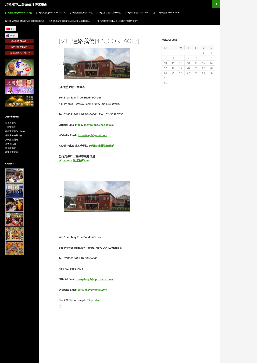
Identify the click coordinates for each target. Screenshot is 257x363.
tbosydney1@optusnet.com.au (95, 124)
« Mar (165, 83)
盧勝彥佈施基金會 (13, 135)
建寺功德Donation (168, 12)
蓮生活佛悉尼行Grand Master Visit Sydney (117, 21)
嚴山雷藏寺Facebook (15, 131)
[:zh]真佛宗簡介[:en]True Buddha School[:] (69, 21)
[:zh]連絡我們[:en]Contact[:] (18, 12)
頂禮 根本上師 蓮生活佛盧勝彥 (26, 4)
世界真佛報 (10, 122)
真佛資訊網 (10, 143)
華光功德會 (10, 148)
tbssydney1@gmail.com (92, 135)
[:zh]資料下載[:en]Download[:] (140, 12)
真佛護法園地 (11, 139)
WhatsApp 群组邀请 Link (74, 160)
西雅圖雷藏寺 (11, 152)
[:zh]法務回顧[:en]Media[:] (109, 12)
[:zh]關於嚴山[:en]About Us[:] (49, 12)
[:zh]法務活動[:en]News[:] (81, 12)
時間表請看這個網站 (101, 145)
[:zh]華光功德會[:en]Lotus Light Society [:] (25, 21)
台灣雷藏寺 (10, 127)
